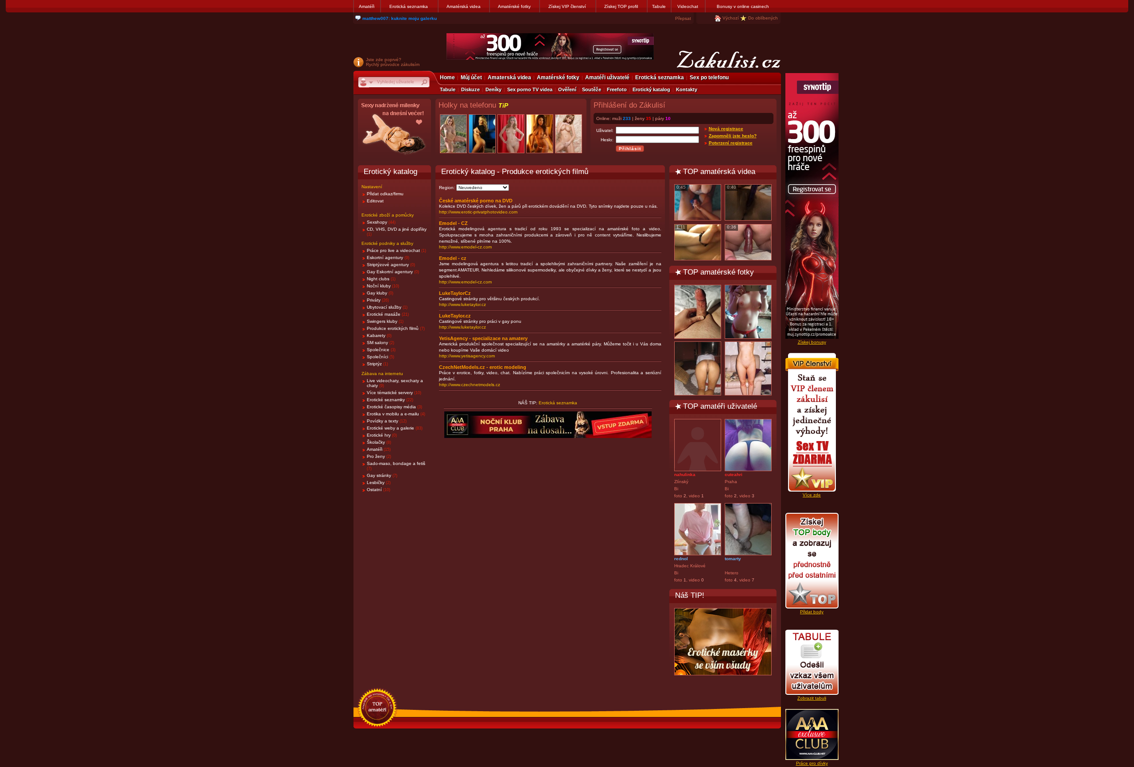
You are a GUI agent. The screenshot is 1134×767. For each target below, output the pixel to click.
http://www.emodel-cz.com (465, 246)
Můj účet (471, 77)
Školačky (376, 442)
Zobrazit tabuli (811, 698)
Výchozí (730, 17)
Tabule (659, 6)
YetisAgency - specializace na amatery (483, 338)
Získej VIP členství (567, 6)
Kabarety (376, 335)
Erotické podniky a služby (387, 243)
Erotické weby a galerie (390, 428)
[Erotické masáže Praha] (723, 641)
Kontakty (686, 89)
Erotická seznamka (408, 6)
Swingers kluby (382, 321)
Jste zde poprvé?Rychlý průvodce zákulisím (392, 62)
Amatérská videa (464, 6)
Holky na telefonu (473, 105)
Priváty (374, 300)
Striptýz (374, 363)
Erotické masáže (383, 314)
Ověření (567, 89)
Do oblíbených (763, 17)
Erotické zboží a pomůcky (387, 215)
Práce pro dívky (812, 763)
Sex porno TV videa (529, 89)
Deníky (493, 89)
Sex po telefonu (709, 77)
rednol (681, 558)
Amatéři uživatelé (607, 77)
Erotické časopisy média (391, 406)
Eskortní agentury (385, 257)
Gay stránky (379, 475)
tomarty (733, 558)
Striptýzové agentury (388, 264)
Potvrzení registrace (731, 142)
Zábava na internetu (382, 373)
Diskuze (470, 89)
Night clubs (378, 278)
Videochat (687, 6)
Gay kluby (377, 293)
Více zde (812, 494)
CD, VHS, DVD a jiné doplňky (397, 229)
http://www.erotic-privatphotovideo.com (478, 211)
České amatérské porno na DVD (476, 200)
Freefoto (617, 89)
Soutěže (591, 89)
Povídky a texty (382, 420)
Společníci (377, 356)
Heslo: (607, 139)
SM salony (377, 342)
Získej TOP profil (621, 6)
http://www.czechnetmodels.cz (469, 384)
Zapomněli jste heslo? (733, 135)
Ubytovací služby (384, 307)
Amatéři (366, 6)
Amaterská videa (509, 77)
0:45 (681, 187)
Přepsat (683, 18)
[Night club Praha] (394, 131)
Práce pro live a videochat (393, 250)
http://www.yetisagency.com (467, 355)
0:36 (731, 227)
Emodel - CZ (453, 223)
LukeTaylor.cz (455, 315)
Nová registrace (726, 128)
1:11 (680, 227)
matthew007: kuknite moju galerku (399, 18)
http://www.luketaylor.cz (462, 304)
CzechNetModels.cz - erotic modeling (482, 367)
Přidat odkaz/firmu (385, 193)
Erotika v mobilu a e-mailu (393, 413)
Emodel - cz (452, 258)
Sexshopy (377, 222)
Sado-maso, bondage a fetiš (396, 463)
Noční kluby (379, 285)
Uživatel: (605, 130)
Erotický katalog (651, 89)
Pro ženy (376, 456)
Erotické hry (379, 435)
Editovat (375, 200)
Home (447, 77)
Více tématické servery (390, 392)
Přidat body (811, 611)
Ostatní (374, 489)
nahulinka (684, 474)
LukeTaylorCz (455, 293)
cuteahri (733, 474)
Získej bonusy (812, 342)
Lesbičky (375, 482)
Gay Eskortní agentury (390, 271)
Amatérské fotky (514, 6)
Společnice (378, 349)
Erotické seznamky (386, 399)
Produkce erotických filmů (393, 328)
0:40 (731, 187)
